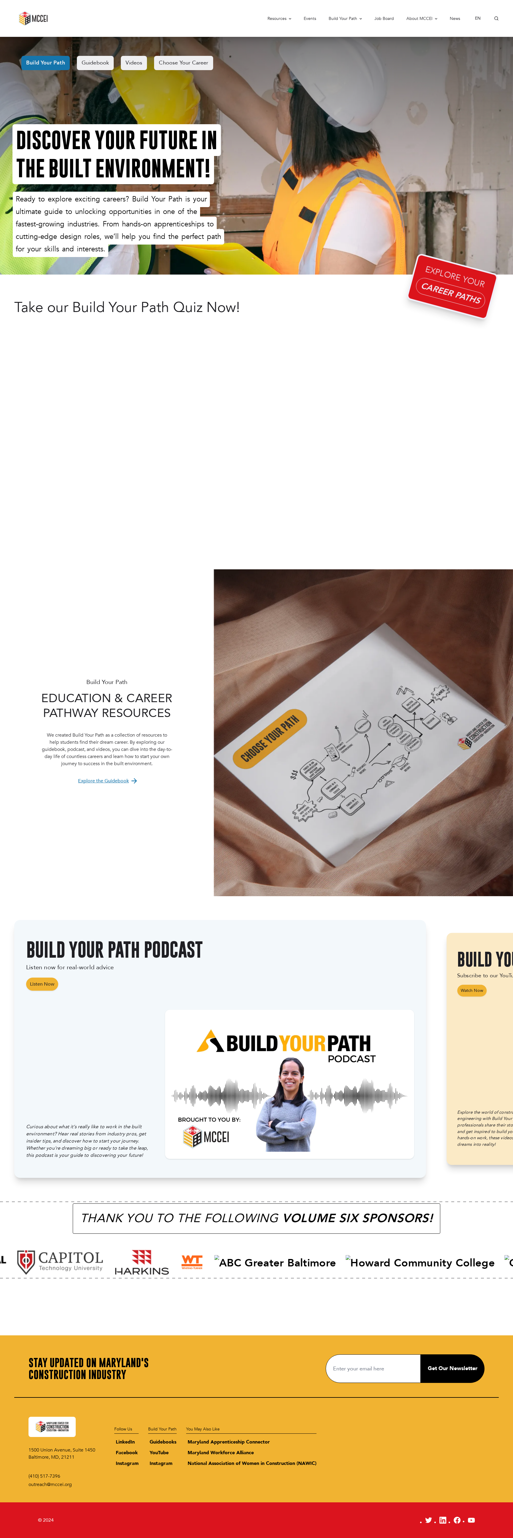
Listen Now (42, 984)
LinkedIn (125, 1442)
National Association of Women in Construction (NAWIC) (252, 1463)
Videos (134, 63)
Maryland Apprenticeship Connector (229, 1442)
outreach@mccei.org (50, 1484)
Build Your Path (343, 18)
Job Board (384, 18)
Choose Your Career (183, 63)
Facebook (127, 1452)
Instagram (127, 1463)
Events (310, 18)
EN (478, 18)
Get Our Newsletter (452, 1368)
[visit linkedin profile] (442, 1520)
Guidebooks (163, 1442)
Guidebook (95, 63)
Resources (276, 18)
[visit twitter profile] (428, 1520)
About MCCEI (419, 18)
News (455, 18)
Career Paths (450, 293)
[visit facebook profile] (457, 1520)
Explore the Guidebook (103, 781)
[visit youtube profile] (471, 1520)
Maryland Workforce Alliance (221, 1452)
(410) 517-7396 (44, 1476)
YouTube (159, 1452)
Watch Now (472, 991)
